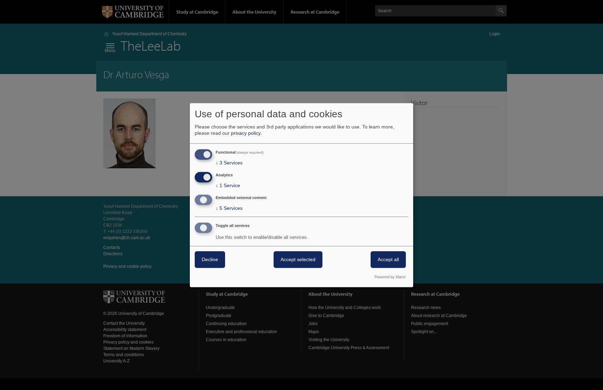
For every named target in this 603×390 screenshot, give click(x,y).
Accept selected (298, 259)
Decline (210, 259)
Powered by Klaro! (389, 277)
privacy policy (246, 133)
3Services (229, 163)
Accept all (388, 259)
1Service (228, 186)
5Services (229, 208)
